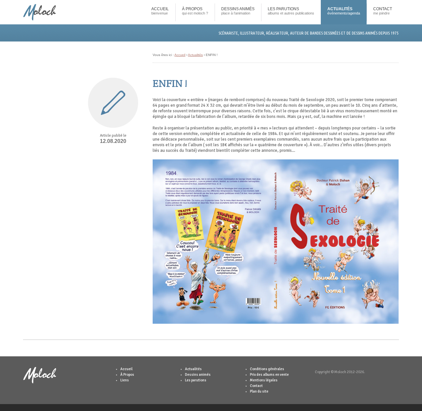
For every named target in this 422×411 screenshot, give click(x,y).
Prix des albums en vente (269, 374)
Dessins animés (198, 374)
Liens (124, 380)
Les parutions (195, 380)
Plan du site (259, 391)
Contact (256, 386)
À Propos (127, 374)
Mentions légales (264, 380)
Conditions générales (267, 369)
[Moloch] (39, 12)
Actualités (195, 55)
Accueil (179, 55)
